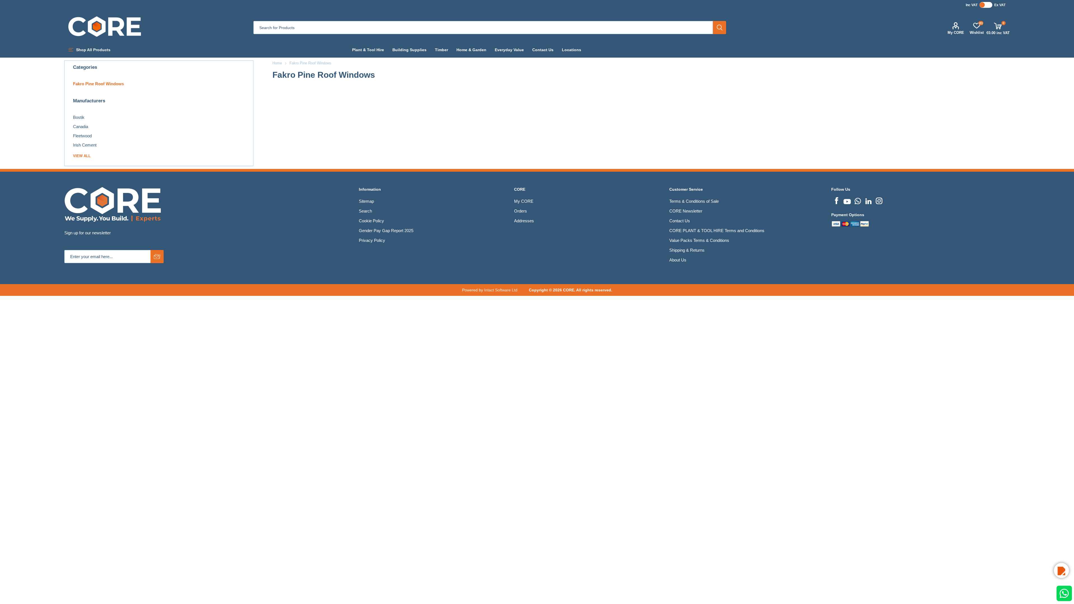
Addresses (524, 220)
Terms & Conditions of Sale (694, 201)
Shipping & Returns (687, 250)
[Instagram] (879, 200)
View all (82, 156)
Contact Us (679, 220)
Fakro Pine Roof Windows (98, 83)
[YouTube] (847, 200)
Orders (520, 211)
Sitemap (366, 201)
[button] (1061, 570)
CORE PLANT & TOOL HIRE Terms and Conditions (716, 230)
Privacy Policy (372, 240)
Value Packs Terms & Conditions (699, 240)
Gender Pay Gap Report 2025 (386, 230)
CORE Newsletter (685, 211)
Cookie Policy (371, 220)
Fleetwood (82, 135)
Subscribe (157, 256)
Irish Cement (84, 145)
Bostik (78, 117)
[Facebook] (836, 200)
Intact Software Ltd (500, 290)
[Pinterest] (857, 200)
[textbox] (483, 27)
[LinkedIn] (868, 200)
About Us (677, 260)
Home (277, 63)
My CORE (956, 32)
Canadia (80, 126)
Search (719, 27)
